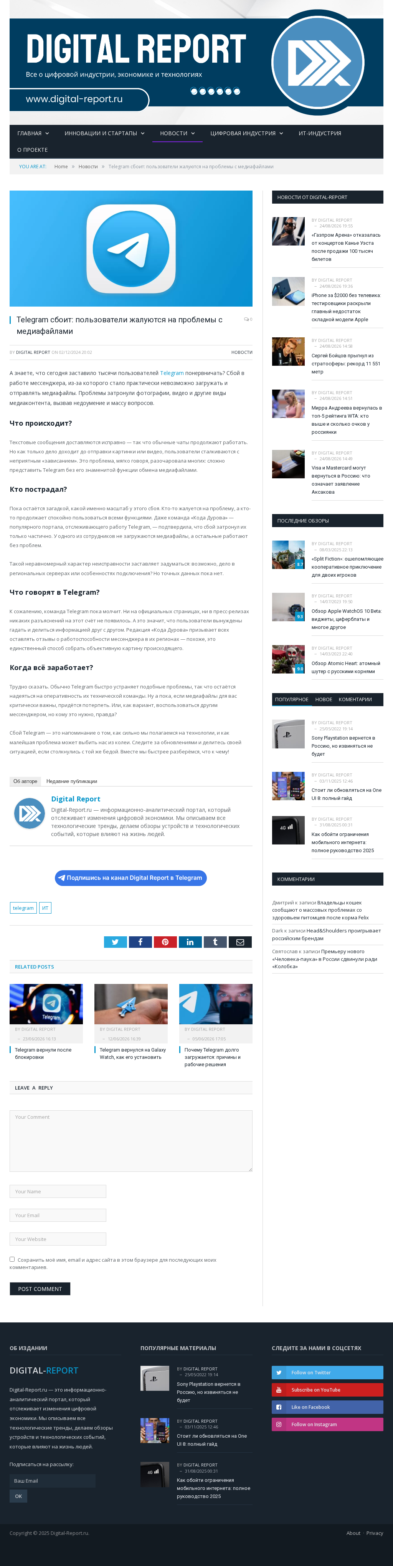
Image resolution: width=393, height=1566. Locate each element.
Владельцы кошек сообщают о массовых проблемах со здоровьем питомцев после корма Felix (320, 910)
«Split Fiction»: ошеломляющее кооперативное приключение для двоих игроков (347, 567)
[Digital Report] (196, 60)
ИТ (45, 907)
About (353, 1533)
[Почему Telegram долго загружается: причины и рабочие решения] (216, 1008)
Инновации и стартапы (100, 133)
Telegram (172, 373)
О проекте (32, 149)
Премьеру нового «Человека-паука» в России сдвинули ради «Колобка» (324, 959)
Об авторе (25, 781)
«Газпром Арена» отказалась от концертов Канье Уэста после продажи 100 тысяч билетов (346, 247)
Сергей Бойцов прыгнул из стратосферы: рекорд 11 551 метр (346, 364)
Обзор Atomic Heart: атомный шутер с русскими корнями (346, 667)
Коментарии (355, 699)
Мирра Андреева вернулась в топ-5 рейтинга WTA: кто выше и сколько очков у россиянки (347, 420)
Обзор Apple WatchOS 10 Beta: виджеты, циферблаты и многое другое (347, 619)
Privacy (375, 1533)
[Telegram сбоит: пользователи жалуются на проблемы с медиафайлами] (131, 250)
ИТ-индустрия (320, 133)
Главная (29, 133)
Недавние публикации (71, 781)
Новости (173, 133)
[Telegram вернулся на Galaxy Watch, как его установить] (131, 1008)
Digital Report (33, 352)
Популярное (292, 699)
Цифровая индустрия (243, 133)
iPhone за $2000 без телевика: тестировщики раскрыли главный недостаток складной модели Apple (346, 307)
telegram (23, 907)
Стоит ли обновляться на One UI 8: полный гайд (346, 794)
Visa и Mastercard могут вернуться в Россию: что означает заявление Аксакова (341, 480)
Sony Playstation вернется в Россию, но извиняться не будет (343, 746)
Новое (323, 699)
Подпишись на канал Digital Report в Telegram (134, 877)
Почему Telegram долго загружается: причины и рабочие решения (213, 1057)
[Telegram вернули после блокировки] (46, 1008)
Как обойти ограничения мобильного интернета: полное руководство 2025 (343, 842)
